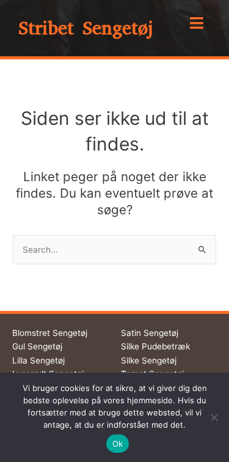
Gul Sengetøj (37, 346)
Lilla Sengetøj (38, 360)
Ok (117, 444)
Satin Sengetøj (149, 333)
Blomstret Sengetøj (49, 333)
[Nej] (214, 417)
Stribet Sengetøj (85, 28)
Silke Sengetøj (148, 360)
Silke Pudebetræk (155, 346)
